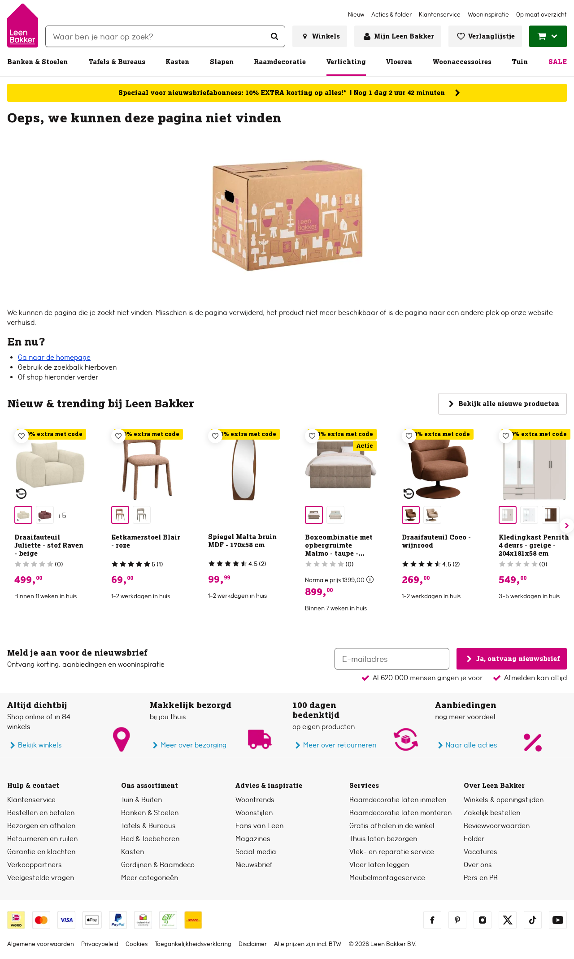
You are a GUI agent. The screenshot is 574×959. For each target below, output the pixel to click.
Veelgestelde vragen (40, 877)
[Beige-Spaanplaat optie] (508, 515)
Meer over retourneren (339, 745)
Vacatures (480, 851)
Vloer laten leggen (379, 864)
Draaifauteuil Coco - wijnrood (436, 541)
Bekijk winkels (40, 745)
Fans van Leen (259, 825)
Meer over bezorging (193, 745)
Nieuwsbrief (254, 864)
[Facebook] (432, 920)
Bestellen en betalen (40, 812)
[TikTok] (533, 920)
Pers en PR (481, 877)
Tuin (520, 61)
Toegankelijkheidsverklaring (193, 943)
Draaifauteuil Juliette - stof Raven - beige (48, 545)
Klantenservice (31, 799)
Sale (557, 61)
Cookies (137, 943)
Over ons (478, 864)
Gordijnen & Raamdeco (158, 864)
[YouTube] (558, 920)
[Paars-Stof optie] (45, 515)
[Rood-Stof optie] (411, 515)
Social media (255, 851)
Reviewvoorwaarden (497, 825)
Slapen (222, 61)
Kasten (177, 61)
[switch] (370, 579)
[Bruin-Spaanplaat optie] (551, 515)
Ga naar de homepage (54, 357)
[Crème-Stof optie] (335, 515)
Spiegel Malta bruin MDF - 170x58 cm (242, 541)
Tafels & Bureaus (116, 61)
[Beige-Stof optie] (23, 515)
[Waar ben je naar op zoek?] (274, 36)
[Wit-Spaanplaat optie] (529, 515)
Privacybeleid (99, 943)
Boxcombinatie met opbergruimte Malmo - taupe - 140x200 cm (339, 549)
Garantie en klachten (41, 851)
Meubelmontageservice (387, 877)
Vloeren (399, 61)
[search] (165, 36)
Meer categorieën (149, 877)
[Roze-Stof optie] (120, 515)
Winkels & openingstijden (504, 799)
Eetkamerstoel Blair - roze (145, 541)
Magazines (252, 838)
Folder (474, 838)
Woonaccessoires (462, 61)
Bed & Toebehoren (150, 838)
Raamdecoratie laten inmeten (397, 799)
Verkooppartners (34, 864)
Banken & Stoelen (37, 61)
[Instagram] (482, 920)
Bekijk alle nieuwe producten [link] (508, 403)
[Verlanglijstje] (21, 436)
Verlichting (346, 61)
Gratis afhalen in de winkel (392, 825)
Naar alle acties (471, 745)
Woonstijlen (254, 812)
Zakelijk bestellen (492, 812)
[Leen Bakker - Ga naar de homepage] (22, 26)
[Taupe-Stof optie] (142, 515)
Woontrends (254, 799)
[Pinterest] (457, 920)
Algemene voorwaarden (40, 943)
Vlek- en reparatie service (391, 851)
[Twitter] (508, 920)
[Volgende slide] (567, 525)
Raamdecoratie (280, 61)
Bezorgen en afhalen (41, 825)
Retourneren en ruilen (42, 838)
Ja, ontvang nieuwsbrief (518, 658)
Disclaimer (253, 943)
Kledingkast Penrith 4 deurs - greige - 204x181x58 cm (534, 545)
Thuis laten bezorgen (383, 838)
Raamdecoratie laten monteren (400, 812)
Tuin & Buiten (141, 799)
